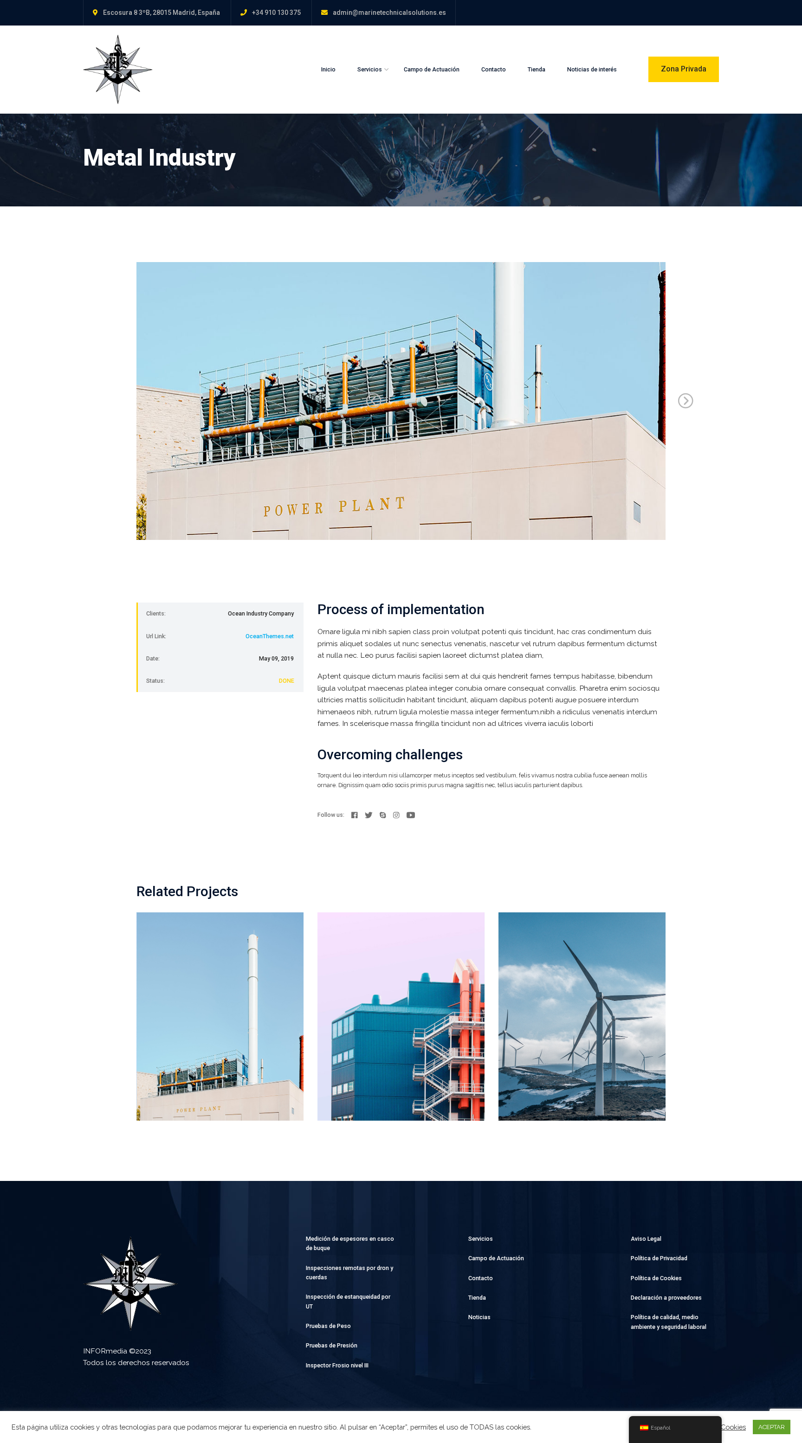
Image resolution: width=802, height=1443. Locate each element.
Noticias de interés (592, 69)
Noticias (479, 1317)
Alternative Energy (207, 988)
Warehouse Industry (393, 988)
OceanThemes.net (270, 636)
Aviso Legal (646, 1238)
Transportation (396, 973)
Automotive (529, 973)
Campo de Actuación (431, 69)
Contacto (493, 69)
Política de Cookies (656, 1278)
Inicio (328, 69)
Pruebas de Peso (328, 1325)
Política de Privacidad (659, 1258)
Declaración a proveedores (666, 1297)
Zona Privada (683, 68)
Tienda (536, 69)
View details (166, 1100)
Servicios (369, 69)
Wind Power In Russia (579, 988)
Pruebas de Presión (331, 1345)
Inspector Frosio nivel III (337, 1365)
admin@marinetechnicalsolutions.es (389, 12)
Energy (203, 973)
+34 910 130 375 (276, 12)
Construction (169, 973)
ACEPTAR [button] (771, 1427)
